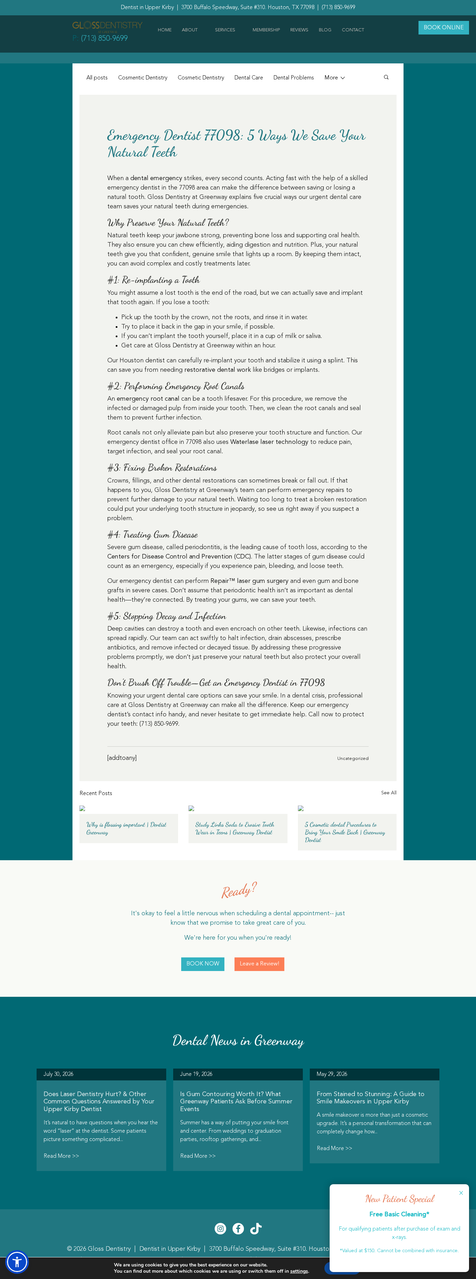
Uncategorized (353, 758)
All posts (97, 78)
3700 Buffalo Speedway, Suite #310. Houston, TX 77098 (286, 1249)
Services (225, 30)
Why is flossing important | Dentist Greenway (126, 828)
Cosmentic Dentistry (142, 78)
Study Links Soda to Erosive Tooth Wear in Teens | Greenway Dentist (234, 828)
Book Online (444, 28)
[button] (17, 1262)
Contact (353, 30)
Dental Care (249, 78)
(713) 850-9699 (338, 7)
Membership (266, 30)
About (190, 30)
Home (164, 30)
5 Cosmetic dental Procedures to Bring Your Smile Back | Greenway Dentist (345, 832)
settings (299, 1271)
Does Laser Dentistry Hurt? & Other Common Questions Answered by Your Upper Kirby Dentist (99, 1101)
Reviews (299, 30)
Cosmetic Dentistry (201, 78)
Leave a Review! (259, 964)
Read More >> (61, 1156)
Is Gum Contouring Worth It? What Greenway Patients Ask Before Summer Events (236, 1101)
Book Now (202, 964)
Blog (325, 30)
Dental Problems (294, 78)
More (331, 78)
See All (389, 793)
